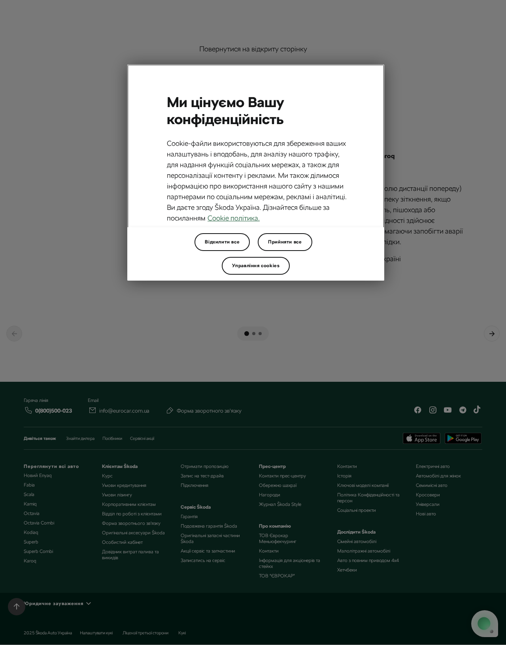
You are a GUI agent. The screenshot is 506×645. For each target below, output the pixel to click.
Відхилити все (222, 242)
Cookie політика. (234, 218)
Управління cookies (256, 265)
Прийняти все (285, 242)
